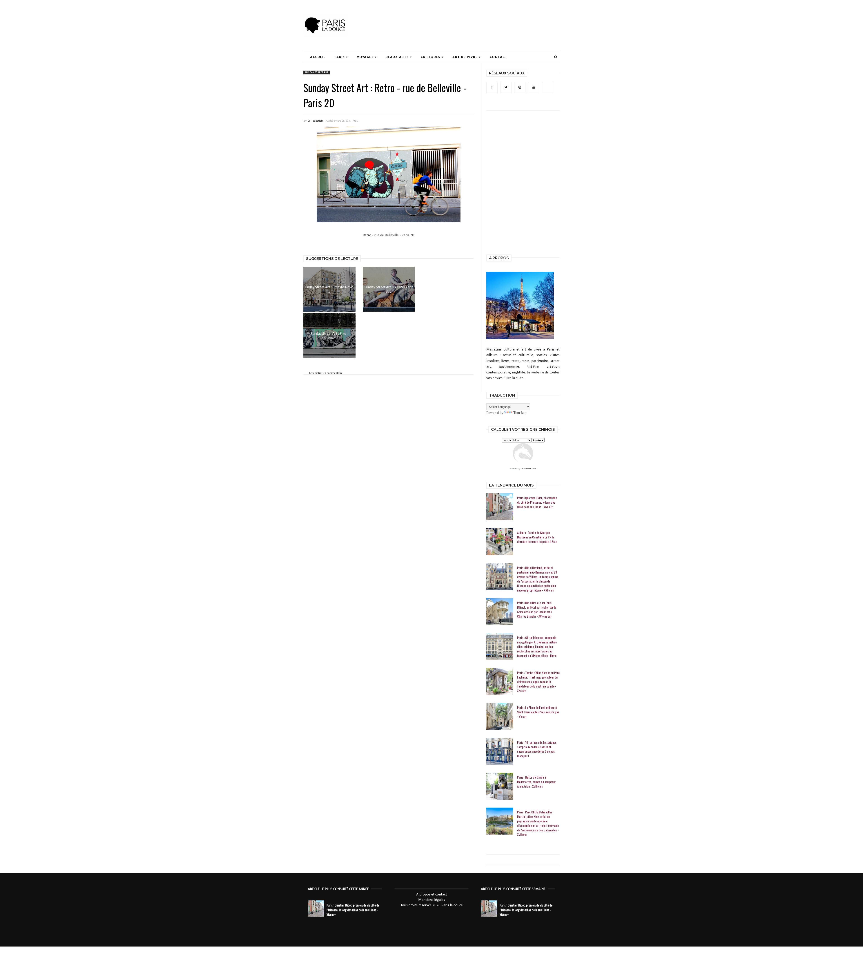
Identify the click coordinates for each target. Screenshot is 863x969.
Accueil (317, 57)
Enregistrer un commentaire (326, 373)
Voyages (365, 57)
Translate (519, 413)
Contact (499, 57)
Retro (367, 235)
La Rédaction (315, 120)
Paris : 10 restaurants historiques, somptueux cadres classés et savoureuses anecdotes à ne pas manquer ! (537, 749)
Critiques (430, 57)
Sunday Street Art (316, 72)
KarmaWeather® (528, 468)
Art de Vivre (465, 57)
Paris (339, 57)
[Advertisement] (478, 17)
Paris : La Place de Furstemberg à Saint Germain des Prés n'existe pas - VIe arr (538, 712)
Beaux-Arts (397, 57)
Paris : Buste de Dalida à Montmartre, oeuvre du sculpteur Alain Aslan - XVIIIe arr (536, 781)
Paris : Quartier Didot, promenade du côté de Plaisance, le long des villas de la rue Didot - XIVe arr (537, 502)
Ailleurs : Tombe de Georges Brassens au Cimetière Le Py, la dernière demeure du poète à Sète (537, 537)
